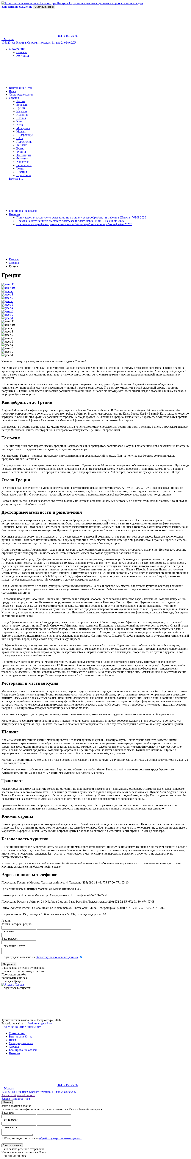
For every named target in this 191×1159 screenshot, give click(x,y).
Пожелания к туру (13, 945)
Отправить (9, 964)
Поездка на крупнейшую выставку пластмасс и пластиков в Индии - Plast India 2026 (70, 220)
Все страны (16, 178)
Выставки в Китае (20, 87)
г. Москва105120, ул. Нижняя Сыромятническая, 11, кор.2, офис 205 (38, 41)
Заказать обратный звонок (18, 1095)
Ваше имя (7, 931)
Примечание (9, 1127)
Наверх (7, 1102)
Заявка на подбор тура (15, 1098)
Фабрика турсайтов (40, 1023)
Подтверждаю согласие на (39, 957)
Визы (12, 91)
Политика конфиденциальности (21, 1026)
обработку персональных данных (57, 957)
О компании (17, 48)
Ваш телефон (9, 938)
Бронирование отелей (23, 210)
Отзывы (21, 52)
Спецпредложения (21, 94)
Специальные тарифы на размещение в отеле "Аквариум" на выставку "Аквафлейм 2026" (74, 224)
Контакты (22, 55)
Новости (14, 214)
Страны (14, 97)
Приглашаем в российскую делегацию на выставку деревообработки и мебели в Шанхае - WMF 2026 (81, 217)
